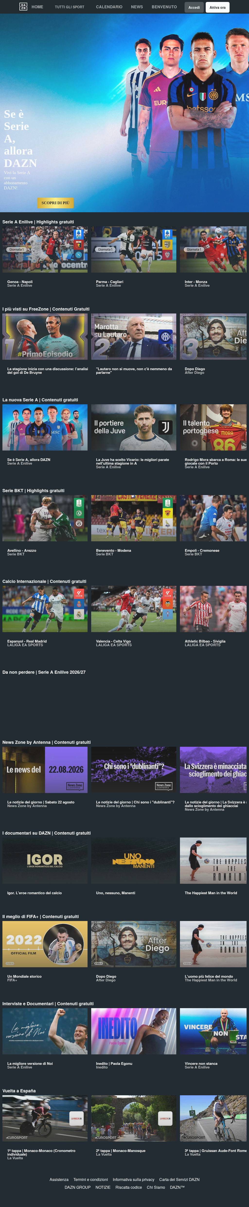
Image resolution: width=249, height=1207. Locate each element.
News (137, 7)
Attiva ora (218, 7)
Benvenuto (164, 7)
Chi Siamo (156, 1187)
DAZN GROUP (78, 1187)
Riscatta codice (129, 1187)
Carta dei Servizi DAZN (179, 1179)
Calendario (109, 7)
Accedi (194, 7)
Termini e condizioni (90, 1179)
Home (37, 7)
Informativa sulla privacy (133, 1179)
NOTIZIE (103, 1187)
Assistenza (59, 1179)
